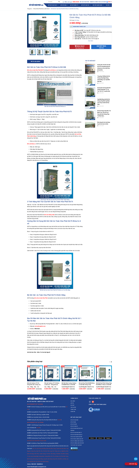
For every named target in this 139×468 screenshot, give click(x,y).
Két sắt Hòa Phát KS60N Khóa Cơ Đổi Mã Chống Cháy (87, 383)
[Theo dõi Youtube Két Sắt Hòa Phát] (93, 402)
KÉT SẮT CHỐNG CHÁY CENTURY (77, 440)
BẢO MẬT (72, 405)
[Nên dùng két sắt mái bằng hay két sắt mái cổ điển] (90, 124)
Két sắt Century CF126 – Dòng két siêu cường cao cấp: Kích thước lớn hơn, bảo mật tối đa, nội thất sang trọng (34, 383)
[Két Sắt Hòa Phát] (37, 398)
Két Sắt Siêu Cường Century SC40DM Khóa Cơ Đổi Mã (69, 383)
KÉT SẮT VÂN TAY (74, 426)
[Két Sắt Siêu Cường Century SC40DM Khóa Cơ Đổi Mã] (69, 373)
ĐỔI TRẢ (72, 403)
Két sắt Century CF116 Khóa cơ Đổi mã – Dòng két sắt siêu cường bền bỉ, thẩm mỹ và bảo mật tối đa (51, 383)
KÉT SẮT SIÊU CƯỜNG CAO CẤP (77, 438)
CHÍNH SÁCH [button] (74, 398)
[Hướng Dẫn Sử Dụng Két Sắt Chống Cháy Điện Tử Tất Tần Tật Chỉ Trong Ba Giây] (90, 91)
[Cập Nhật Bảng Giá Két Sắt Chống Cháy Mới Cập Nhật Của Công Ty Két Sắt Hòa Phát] (90, 103)
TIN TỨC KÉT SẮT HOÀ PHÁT (76, 445)
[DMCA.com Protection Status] (74, 448)
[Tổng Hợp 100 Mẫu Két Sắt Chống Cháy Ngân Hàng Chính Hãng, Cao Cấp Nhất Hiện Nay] (90, 80)
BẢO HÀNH (73, 401)
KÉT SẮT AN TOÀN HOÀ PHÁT (76, 436)
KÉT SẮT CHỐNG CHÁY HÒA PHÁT (77, 443)
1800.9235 (75, 2)
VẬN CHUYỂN (73, 407)
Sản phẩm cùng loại (34, 361)
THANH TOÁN (73, 409)
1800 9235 (101, 48)
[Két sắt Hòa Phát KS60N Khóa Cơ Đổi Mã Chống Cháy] (87, 373)
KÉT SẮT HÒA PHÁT (74, 420)
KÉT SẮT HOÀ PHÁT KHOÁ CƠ (76, 434)
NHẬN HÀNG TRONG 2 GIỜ (79, 26)
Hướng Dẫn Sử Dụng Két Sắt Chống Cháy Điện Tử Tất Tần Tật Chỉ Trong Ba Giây (103, 89)
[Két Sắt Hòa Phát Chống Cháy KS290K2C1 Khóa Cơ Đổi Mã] (104, 373)
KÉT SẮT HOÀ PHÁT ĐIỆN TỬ (76, 432)
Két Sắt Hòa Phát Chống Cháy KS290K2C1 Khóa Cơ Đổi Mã (104, 383)
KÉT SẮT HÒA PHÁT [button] (76, 417)
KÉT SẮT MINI (73, 422)
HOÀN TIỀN (73, 411)
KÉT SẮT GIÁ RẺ (74, 424)
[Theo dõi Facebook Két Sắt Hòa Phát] (90, 402)
